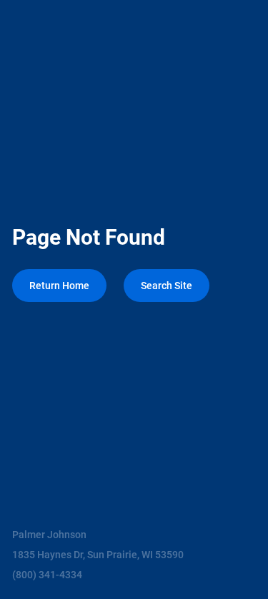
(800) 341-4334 (47, 574)
